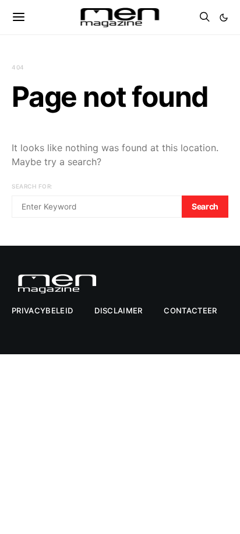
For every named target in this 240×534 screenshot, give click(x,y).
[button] (223, 17)
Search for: (32, 186)
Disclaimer (118, 310)
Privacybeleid (42, 310)
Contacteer (190, 310)
